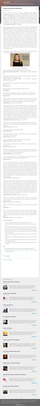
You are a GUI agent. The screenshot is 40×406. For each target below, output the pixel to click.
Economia (7, 256)
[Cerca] (38, 2)
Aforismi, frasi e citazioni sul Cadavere (11, 386)
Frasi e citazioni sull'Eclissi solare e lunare (11, 351)
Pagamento (11, 251)
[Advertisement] (20, 268)
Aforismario (7, 2)
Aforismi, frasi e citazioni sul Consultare (11, 281)
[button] (36, 8)
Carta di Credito (25, 249)
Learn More (18, 404)
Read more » (34, 290)
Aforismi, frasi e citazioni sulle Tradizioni (11, 363)
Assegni (6, 251)
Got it (23, 404)
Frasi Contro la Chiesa (7, 328)
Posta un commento (8, 259)
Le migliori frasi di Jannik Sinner (9, 293)
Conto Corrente (33, 249)
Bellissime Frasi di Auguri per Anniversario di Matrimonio (14, 374)
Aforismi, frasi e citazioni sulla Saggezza (11, 339)
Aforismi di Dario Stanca (8, 305)
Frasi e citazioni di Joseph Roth (9, 316)
